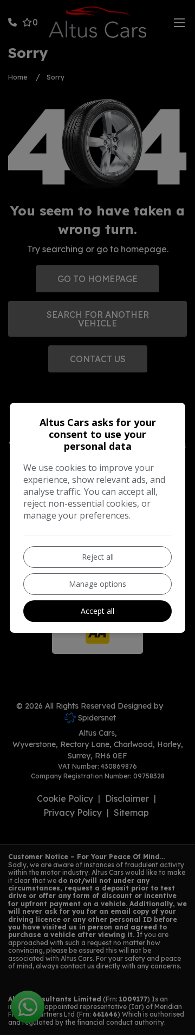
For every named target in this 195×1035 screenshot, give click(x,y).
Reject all (98, 557)
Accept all (97, 611)
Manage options (97, 584)
